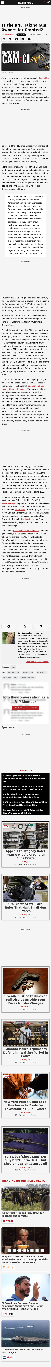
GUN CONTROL (41, 672)
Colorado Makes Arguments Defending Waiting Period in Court (25, 1052)
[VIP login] (47, 3)
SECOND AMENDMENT (27, 678)
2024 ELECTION (13, 672)
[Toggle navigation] (2, 3)
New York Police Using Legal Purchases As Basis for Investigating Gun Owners (25, 1105)
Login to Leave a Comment (25, 708)
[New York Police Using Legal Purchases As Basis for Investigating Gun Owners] (25, 1086)
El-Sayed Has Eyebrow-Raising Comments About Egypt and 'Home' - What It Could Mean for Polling (23, 1306)
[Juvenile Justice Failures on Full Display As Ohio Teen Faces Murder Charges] (25, 981)
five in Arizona (27, 519)
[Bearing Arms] (25, 2)
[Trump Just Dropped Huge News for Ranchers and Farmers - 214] (25, 1197)
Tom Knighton (25, 862)
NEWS (13, 667)
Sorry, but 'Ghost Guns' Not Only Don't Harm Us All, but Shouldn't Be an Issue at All (25, 1160)
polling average (8, 503)
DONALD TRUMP (28, 672)
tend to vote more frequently (26, 530)
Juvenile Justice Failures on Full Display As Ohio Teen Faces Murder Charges (25, 1000)
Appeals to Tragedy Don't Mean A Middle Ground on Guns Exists (25, 854)
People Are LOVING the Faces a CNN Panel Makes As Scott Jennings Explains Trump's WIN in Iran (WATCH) (25, 1259)
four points (20, 510)
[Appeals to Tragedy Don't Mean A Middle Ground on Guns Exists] (25, 836)
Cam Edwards (9, 35)
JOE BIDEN (7, 678)
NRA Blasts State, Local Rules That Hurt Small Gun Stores (25, 907)
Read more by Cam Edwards (37, 662)
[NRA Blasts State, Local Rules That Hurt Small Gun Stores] (25, 889)
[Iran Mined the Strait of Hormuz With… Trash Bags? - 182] (25, 1333)
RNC (15, 678)
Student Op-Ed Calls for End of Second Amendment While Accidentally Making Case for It (24, 778)
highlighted (44, 78)
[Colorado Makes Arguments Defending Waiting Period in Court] (25, 1033)
